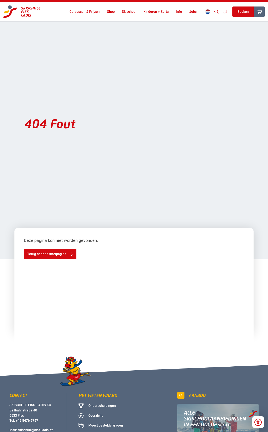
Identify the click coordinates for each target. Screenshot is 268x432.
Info (179, 12)
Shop (111, 12)
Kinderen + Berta (156, 12)
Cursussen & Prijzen (85, 12)
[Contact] (225, 12)
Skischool (129, 12)
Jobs (193, 12)
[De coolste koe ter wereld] (45, 373)
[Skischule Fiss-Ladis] (22, 11)
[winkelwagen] (259, 11)
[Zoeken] (216, 12)
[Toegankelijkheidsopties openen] (258, 422)
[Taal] (207, 11)
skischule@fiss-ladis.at (35, 430)
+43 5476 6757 (27, 421)
